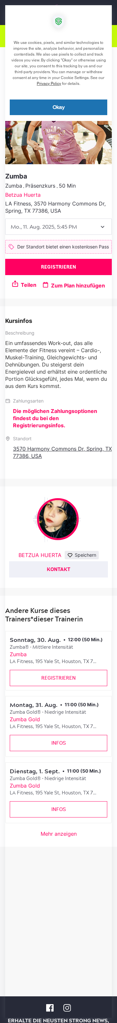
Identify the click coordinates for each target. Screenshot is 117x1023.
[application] (58, 511)
